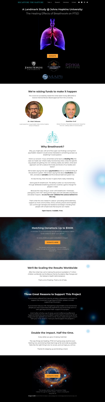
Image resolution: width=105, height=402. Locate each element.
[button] (49, 2)
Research (57, 2)
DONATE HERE (52, 242)
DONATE (52, 56)
